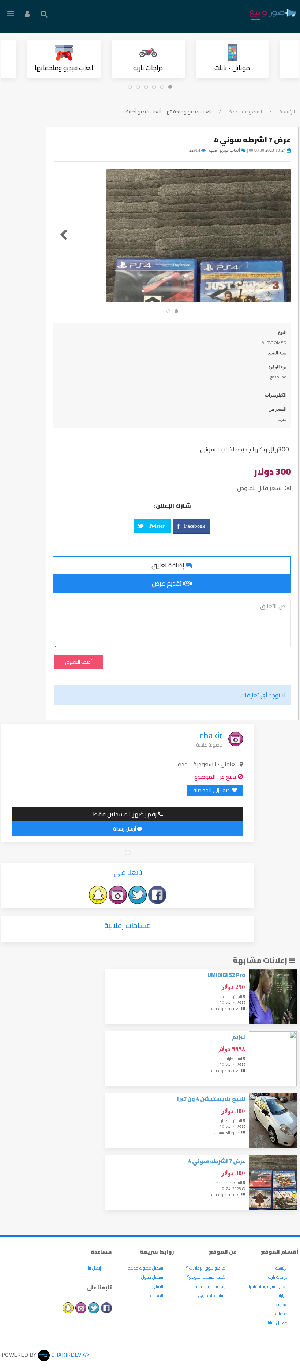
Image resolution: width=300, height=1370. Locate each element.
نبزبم (238, 1037)
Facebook (194, 526)
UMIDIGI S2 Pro (226, 975)
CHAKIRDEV (65, 1354)
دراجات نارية (148, 68)
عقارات (282, 1304)
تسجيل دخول (152, 1277)
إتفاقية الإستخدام (210, 1286)
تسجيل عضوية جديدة (145, 1268)
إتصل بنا (94, 1268)
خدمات (281, 1313)
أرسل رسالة (125, 829)
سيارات (282, 1295)
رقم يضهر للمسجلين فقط (125, 814)
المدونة (156, 1295)
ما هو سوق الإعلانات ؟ (205, 1268)
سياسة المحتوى (211, 1295)
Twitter (157, 526)
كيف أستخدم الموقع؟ (206, 1277)
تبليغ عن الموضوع (216, 776)
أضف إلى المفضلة (212, 790)
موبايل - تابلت (232, 68)
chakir (211, 735)
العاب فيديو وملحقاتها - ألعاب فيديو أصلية (168, 112)
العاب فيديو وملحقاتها (64, 68)
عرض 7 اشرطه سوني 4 (216, 1161)
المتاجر (157, 1286)
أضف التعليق (78, 662)
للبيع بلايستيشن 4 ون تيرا (211, 1099)
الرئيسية (287, 112)
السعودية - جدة (245, 112)
